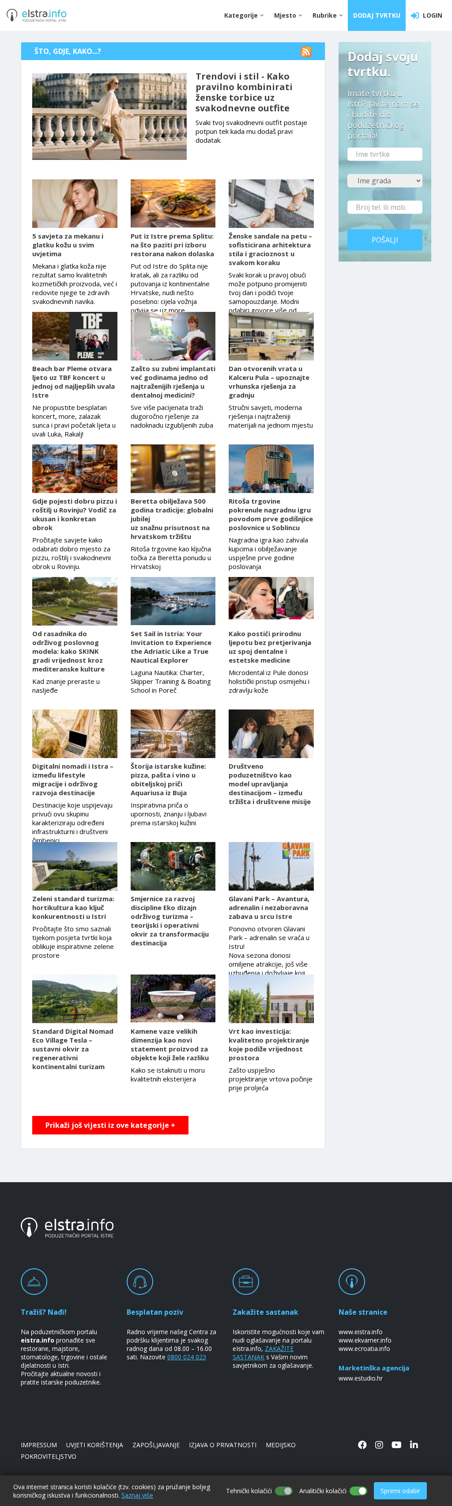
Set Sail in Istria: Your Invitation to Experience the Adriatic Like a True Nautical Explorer (171, 646)
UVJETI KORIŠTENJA (94, 1445)
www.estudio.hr (361, 1378)
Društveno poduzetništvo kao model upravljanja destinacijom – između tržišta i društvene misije (270, 784)
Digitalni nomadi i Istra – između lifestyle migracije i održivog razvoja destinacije (72, 779)
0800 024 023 (186, 1357)
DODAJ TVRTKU (376, 15)
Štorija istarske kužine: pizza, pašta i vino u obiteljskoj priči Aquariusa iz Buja (168, 779)
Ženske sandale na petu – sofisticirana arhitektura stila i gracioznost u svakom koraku (270, 249)
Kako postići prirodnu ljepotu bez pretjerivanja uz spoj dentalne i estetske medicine (270, 646)
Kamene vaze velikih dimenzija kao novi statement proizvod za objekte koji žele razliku (170, 1044)
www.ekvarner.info (365, 1340)
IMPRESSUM (39, 1445)
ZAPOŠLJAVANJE (156, 1445)
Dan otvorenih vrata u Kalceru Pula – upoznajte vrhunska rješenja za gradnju (269, 381)
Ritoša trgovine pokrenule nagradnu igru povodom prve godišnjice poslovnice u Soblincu (271, 514)
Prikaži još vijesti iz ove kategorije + (110, 1125)
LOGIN (430, 15)
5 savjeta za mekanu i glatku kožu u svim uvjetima (67, 244)
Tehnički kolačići (249, 1491)
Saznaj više (137, 1495)
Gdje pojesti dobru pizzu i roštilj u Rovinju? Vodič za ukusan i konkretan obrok (74, 514)
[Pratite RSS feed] (294, 51)
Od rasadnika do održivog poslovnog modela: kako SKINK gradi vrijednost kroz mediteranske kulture (68, 651)
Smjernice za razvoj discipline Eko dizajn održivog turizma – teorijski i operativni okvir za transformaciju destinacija (170, 920)
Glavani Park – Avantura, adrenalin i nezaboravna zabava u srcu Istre (269, 907)
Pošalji (385, 240)
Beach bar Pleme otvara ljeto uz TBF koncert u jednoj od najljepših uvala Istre (73, 381)
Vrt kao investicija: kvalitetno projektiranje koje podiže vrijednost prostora (269, 1044)
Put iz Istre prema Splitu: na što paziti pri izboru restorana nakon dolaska (172, 244)
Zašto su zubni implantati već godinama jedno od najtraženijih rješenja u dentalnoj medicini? (173, 381)
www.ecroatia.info (364, 1348)
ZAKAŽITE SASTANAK (263, 1352)
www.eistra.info (361, 1332)
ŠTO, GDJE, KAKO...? (67, 51)
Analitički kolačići (323, 1491)
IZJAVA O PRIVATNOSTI (222, 1445)
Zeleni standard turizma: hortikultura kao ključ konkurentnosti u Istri (73, 907)
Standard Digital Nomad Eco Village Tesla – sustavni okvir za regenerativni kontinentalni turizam (72, 1049)
